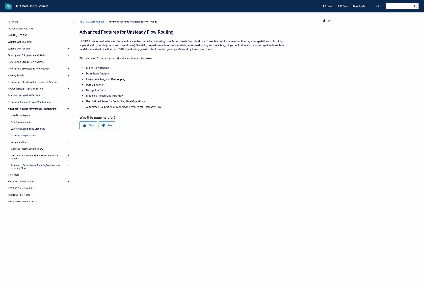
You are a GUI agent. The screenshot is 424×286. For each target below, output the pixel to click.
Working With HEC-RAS (19, 42)
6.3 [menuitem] (377, 6)
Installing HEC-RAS (17, 35)
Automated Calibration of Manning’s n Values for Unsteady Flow (35, 166)
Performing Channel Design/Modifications (29, 102)
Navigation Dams (19, 142)
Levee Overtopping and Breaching (28, 128)
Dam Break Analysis (21, 122)
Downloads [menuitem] (359, 6)
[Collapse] (68, 108)
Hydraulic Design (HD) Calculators (25, 88)
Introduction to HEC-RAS (20, 28)
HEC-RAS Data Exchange (20, 181)
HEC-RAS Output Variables (21, 188)
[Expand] (68, 48)
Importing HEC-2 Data (19, 195)
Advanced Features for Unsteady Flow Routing (32, 108)
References (13, 174)
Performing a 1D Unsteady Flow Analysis (29, 68)
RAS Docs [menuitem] (343, 6)
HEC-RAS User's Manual (32, 6)
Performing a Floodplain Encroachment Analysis (32, 82)
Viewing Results (16, 75)
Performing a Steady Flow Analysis (26, 62)
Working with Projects (19, 48)
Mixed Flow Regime (20, 115)
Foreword (13, 22)
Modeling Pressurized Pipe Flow (27, 148)
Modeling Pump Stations (23, 135)
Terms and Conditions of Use (22, 201)
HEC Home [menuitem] (327, 6)
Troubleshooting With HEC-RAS (24, 95)
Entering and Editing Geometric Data (26, 55)
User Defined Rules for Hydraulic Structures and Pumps (35, 157)
